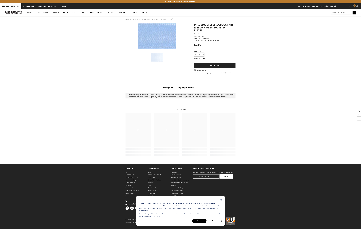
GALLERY (63, 6)
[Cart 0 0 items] (353, 6)
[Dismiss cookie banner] (221, 200)
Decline (214, 221)
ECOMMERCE (28, 6)
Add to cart (215, 65)
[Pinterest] (132, 208)
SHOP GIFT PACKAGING (47, 6)
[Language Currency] (357, 6)
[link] (138, 152)
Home (128, 19)
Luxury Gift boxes (161, 95)
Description (168, 87)
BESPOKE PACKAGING (10, 6)
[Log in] (350, 6)
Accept (199, 221)
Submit (226, 176)
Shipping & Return (186, 87)
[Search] (343, 12)
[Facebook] (127, 208)
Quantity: (197, 51)
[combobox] (342, 12)
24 (202, 34)
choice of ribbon (221, 97)
